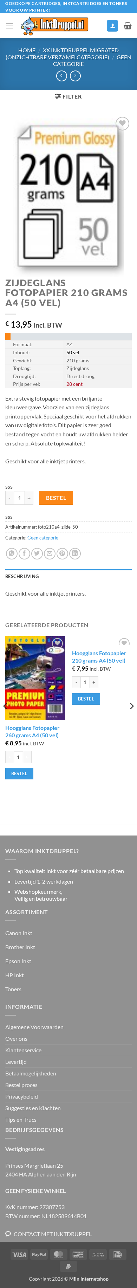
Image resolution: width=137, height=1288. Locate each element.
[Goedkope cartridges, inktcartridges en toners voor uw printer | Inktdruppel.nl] (54, 25)
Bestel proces (21, 1084)
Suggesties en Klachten (33, 1108)
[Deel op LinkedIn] (75, 553)
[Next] (131, 720)
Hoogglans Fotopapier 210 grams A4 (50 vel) (99, 657)
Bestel (56, 498)
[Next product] (61, 76)
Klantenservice (23, 1050)
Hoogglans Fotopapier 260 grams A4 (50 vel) (32, 731)
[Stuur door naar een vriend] (50, 553)
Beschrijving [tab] (22, 576)
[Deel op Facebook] (24, 553)
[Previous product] (75, 76)
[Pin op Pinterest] (62, 553)
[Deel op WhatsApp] (12, 553)
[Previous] (5, 720)
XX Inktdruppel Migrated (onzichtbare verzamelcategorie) (62, 53)
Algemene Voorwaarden (34, 1027)
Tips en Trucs (21, 1119)
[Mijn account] (112, 26)
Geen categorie (42, 538)
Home (26, 50)
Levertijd (16, 1061)
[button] (9, 25)
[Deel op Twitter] (37, 553)
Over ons (16, 1038)
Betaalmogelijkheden (30, 1073)
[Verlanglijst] (98, 27)
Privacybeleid (21, 1096)
